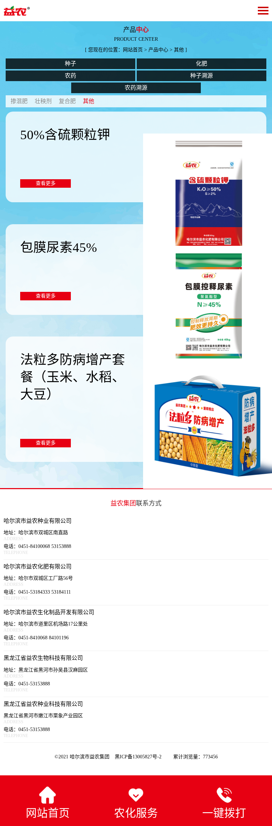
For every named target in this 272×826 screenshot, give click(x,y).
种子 (70, 64)
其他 (88, 101)
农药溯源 (136, 88)
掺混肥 (19, 101)
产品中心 (158, 49)
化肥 (201, 64)
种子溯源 (201, 76)
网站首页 (133, 49)
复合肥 (67, 101)
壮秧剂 (43, 101)
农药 (70, 76)
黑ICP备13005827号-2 (139, 756)
